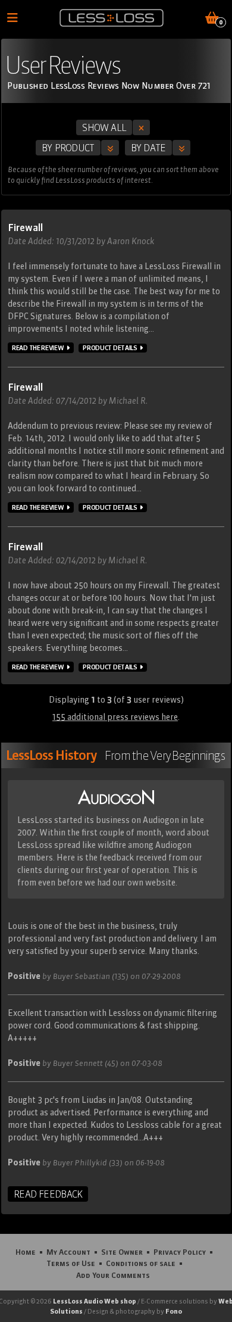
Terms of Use (70, 1263)
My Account (68, 1251)
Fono (173, 1311)
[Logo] (111, 18)
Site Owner (122, 1251)
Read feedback (48, 1194)
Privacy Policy (179, 1251)
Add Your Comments (113, 1275)
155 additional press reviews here (115, 717)
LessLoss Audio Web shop (94, 1301)
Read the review (38, 348)
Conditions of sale (140, 1263)
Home (25, 1251)
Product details (110, 348)
